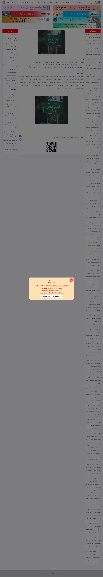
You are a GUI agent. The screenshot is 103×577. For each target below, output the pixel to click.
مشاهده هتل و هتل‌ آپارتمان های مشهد (51, 296)
